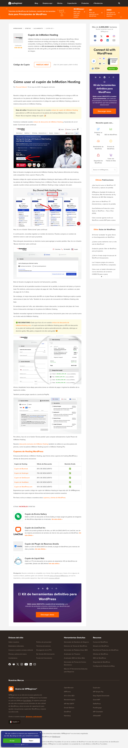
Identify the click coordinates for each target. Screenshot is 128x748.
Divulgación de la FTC (44, 650)
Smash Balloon (69, 707)
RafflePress (97, 703)
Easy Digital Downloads (101, 695)
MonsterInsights (69, 699)
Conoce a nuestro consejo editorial (20, 650)
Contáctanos (12, 658)
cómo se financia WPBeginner (59, 576)
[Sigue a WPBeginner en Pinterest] (101, 40)
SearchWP (96, 699)
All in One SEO (69, 695)
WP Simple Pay (98, 691)
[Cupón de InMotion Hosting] (18, 39)
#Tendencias (98, 3)
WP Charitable (98, 711)
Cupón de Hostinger (21, 473)
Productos (85, 3)
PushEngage (97, 707)
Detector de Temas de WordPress (75, 646)
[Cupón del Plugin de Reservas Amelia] (18, 546)
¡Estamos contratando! (34, 716)
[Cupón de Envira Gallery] (18, 516)
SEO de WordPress (99, 658)
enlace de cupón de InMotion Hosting (65, 110)
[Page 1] (101, 276)
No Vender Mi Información (45, 654)
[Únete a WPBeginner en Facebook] (95, 36)
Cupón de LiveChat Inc (35, 527)
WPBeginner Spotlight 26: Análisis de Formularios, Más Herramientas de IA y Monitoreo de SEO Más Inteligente (104, 194)
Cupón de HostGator (21, 482)
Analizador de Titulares (72, 654)
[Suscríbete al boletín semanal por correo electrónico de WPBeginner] (114, 40)
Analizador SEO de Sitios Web (74, 658)
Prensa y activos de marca (17, 654)
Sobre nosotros (13, 642)
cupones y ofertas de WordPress (54, 497)
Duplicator (96, 687)
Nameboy (67, 715)
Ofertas (59, 3)
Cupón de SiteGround (22, 478)
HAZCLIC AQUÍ (42, 64)
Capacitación (72, 3)
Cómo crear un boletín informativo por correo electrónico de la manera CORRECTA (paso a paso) (104, 271)
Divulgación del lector (48, 87)
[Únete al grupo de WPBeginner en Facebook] (95, 40)
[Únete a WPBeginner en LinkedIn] (107, 40)
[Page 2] (103, 276)
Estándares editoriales (16, 646)
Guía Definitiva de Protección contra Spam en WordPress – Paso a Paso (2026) (103, 210)
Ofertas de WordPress (100, 654)
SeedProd (67, 711)
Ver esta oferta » (57, 519)
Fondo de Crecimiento (44, 658)
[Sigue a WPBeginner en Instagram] (114, 36)
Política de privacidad (43, 642)
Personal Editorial (21, 87)
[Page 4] (107, 276)
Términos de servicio (43, 646)
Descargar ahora (47, 614)
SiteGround (56, 736)
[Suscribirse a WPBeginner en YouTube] (107, 36)
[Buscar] (119, 3)
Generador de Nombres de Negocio (76, 642)
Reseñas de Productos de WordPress (105, 650)
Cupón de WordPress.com (23, 487)
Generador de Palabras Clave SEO (76, 650)
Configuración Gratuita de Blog (103, 666)
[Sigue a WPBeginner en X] (101, 36)
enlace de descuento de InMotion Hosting (48, 122)
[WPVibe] (105, 59)
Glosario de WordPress (101, 646)
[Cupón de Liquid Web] (18, 561)
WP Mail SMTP (69, 703)
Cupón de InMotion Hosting (43, 35)
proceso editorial (54, 578)
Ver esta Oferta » (40, 549)
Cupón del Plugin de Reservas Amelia (42, 543)
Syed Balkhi (27, 700)
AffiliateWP (97, 715)
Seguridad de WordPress (101, 662)
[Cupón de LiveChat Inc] (18, 531)
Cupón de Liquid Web (34, 558)
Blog (36, 3)
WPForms (67, 691)
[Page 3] (105, 276)
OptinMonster (69, 687)
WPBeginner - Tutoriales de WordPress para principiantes (15, 3)
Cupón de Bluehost (21, 469)
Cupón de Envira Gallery (36, 514)
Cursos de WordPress (100, 642)
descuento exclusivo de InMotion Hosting (33, 444)
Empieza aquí (47, 3)
